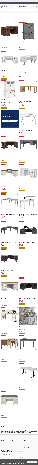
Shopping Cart (3, 442)
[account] (28, 6)
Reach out (3, 376)
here (24, 463)
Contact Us (22, 2)
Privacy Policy (2, 457)
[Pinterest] (9, 454)
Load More (19, 422)
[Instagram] (4, 454)
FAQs (25, 440)
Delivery (25, 442)
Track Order (2, 440)
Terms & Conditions (8, 457)
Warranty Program (26, 445)
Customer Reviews (27, 449)
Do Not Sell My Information (19, 457)
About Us (13, 438)
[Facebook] (1, 454)
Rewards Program (26, 447)
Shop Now (9, 120)
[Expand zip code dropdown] (26, 6)
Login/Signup (2, 438)
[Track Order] (33, 6)
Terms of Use (13, 457)
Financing (13, 440)
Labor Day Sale (21, 46)
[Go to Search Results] (16, 6)
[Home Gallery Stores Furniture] (4, 6)
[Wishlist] (31, 6)
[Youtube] (6, 454)
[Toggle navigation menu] (19, 10)
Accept (32, 462)
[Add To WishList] (18, 23)
